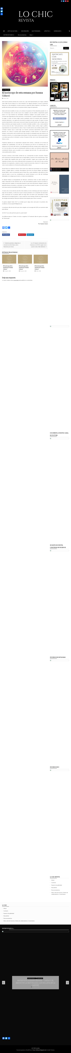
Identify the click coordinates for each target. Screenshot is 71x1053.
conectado (16, 280)
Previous (3, 982)
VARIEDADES (57, 31)
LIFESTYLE (47, 31)
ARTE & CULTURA (12, 31)
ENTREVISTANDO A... (32, 978)
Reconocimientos (22, 35)
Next (67, 982)
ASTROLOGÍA (6, 89)
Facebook (61, 1)
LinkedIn (31, 234)
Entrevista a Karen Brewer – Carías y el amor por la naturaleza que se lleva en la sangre (35, 982)
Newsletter (54, 887)
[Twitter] (1, 11)
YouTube (68, 1)
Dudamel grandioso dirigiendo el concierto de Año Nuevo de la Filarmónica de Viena (11, 244)
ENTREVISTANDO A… (9, 35)
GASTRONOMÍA (36, 31)
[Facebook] (1, 8)
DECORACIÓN (25, 31)
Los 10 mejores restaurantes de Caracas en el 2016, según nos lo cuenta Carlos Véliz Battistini (38, 244)
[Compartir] (1, 14)
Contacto (53, 882)
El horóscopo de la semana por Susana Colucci (8, 267)
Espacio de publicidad (56, 885)
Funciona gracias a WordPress (24, 1050)
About (31, 35)
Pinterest (22, 234)
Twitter (15, 234)
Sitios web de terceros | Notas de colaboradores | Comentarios (19, 921)
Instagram (65, 1)
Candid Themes (50, 1050)
